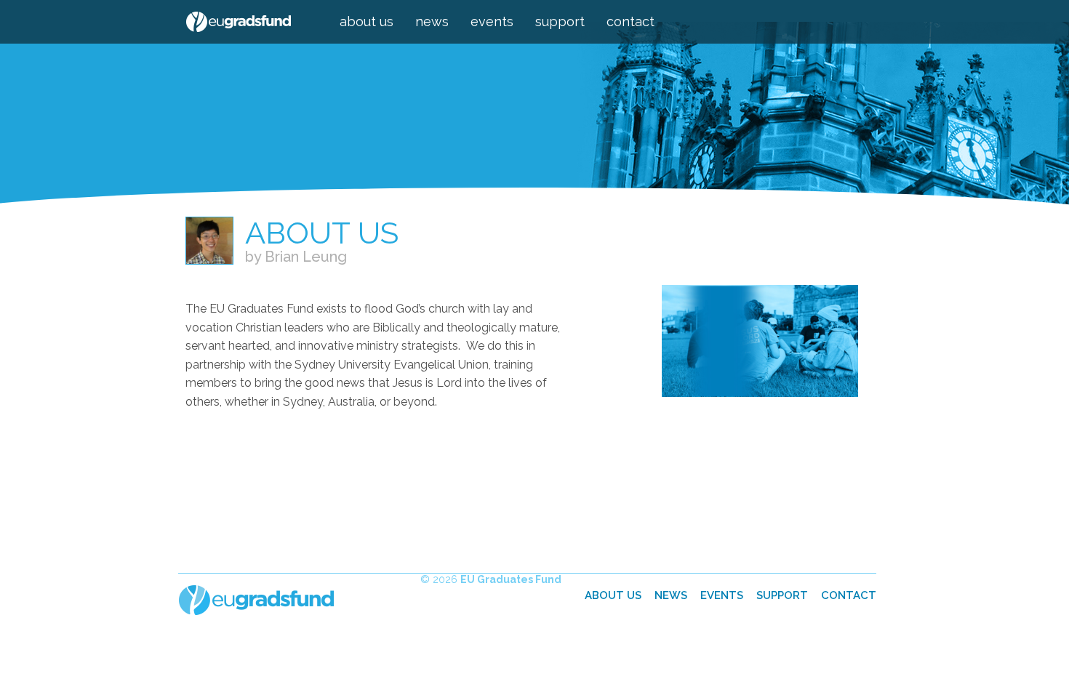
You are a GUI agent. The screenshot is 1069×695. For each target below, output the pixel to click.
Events (492, 21)
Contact (630, 21)
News (432, 21)
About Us (366, 21)
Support (560, 21)
